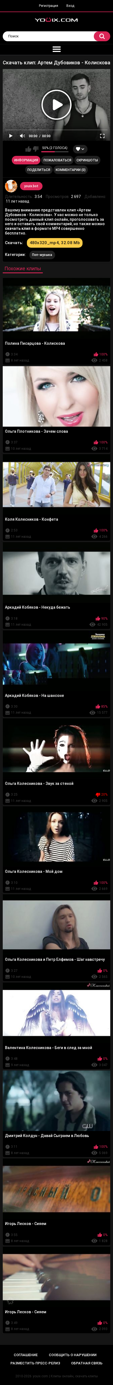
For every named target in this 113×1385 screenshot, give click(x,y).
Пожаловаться (57, 160)
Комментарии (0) (71, 170)
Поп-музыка (42, 255)
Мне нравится (28, 149)
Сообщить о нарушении (73, 1355)
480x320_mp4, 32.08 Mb (55, 242)
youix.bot (31, 186)
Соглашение (26, 1355)
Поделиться (38, 170)
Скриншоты (87, 160)
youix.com (40, 1376)
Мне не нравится (35, 149)
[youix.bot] (11, 186)
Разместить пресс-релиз (35, 1363)
